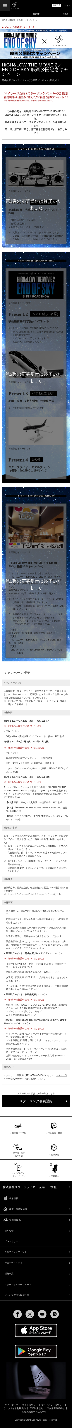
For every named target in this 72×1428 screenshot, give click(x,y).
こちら (37, 856)
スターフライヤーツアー (17, 1284)
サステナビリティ (13, 1263)
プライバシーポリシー (52, 1405)
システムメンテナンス (16, 1252)
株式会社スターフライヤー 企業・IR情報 (30, 1187)
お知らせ (9, 1230)
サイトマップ (11, 1405)
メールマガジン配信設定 (17, 1295)
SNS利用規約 (36, 1408)
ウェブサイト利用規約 (15, 1408)
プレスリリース (12, 1241)
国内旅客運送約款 (56, 1408)
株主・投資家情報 (18, 1209)
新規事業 (9, 1273)
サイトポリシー (29, 1405)
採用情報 (13, 1220)
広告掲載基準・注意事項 (34, 1411)
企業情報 (13, 1198)
